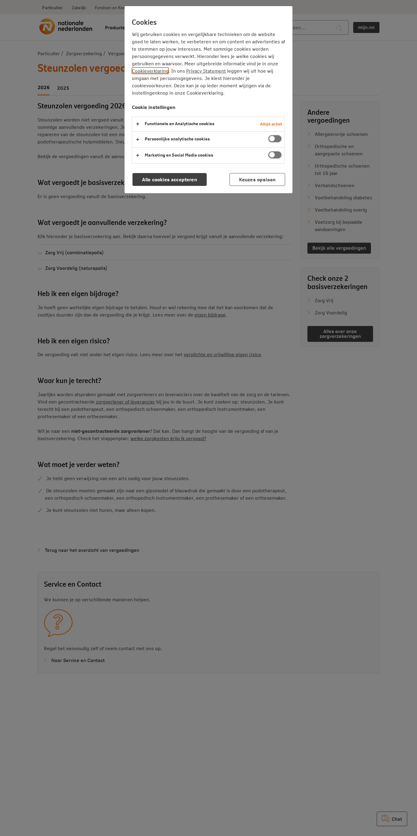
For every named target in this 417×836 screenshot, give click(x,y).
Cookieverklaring (150, 70)
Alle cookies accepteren (169, 179)
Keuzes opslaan (257, 179)
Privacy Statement (206, 70)
